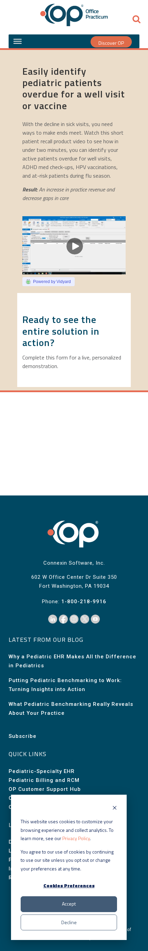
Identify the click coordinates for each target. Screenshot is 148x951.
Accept (69, 903)
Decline (69, 922)
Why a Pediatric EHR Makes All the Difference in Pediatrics (72, 661)
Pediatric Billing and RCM (44, 780)
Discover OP (111, 42)
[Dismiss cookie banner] (114, 808)
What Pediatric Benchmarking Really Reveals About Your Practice (71, 708)
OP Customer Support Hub (45, 789)
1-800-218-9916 (83, 601)
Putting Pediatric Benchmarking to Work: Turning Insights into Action (65, 684)
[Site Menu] (17, 41)
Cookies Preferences (69, 885)
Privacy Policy (76, 838)
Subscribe (22, 736)
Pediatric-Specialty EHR (42, 771)
